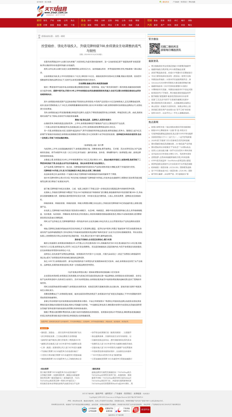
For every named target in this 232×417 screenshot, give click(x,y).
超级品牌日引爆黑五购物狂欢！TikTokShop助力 (111, 372)
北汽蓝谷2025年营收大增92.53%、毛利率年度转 (171, 154)
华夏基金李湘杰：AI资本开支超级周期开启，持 (171, 79)
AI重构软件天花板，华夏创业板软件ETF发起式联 (172, 90)
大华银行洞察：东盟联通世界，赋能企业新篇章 (60, 375)
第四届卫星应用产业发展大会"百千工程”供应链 (171, 110)
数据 (59, 25)
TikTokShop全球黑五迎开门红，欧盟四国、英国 (111, 375)
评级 (96, 20)
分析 (103, 20)
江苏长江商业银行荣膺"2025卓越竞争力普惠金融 (61, 355)
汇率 (117, 25)
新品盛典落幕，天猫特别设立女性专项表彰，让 (111, 336)
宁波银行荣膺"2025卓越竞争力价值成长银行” (60, 351)
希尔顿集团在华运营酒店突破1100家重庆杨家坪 (171, 66)
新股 (52, 25)
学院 (96, 25)
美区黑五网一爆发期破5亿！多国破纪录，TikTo (60, 378)
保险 (190, 20)
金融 (59, 20)
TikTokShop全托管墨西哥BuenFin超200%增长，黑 (112, 384)
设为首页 (40, 2)
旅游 (176, 25)
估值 (130, 20)
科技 (183, 25)
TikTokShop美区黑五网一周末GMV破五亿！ (58, 381)
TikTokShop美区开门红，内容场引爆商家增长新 (111, 381)
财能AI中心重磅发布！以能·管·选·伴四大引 (169, 130)
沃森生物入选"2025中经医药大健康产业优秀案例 (112, 348)
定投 (110, 20)
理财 (149, 20)
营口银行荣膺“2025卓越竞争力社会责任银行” (58, 372)
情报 (137, 20)
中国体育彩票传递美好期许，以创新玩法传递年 (111, 351)
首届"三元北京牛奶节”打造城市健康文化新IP (170, 100)
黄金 (156, 20)
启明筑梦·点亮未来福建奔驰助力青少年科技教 (170, 157)
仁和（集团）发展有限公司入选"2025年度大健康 (61, 348)
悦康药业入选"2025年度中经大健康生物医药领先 (112, 344)
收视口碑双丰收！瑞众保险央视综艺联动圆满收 (171, 127)
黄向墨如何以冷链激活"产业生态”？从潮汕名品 (171, 147)
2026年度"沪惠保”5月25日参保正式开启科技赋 (170, 140)
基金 (83, 20)
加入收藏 (48, 2)
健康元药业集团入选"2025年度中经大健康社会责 (61, 344)
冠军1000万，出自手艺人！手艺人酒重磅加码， (171, 113)
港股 (89, 25)
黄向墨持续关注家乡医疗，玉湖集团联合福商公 (171, 103)
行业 (83, 25)
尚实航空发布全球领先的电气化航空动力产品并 (60, 384)
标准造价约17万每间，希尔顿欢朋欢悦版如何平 (171, 93)
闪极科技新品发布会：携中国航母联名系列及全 (111, 340)
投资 (162, 20)
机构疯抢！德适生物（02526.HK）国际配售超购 (171, 167)
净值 (117, 20)
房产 (162, 25)
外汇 (176, 20)
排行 (89, 20)
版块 (103, 25)
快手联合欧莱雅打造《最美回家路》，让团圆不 (111, 333)
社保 (124, 25)
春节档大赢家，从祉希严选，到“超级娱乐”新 (170, 174)
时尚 (169, 25)
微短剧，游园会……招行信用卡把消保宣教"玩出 (61, 333)
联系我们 (184, 2)
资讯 (45, 20)
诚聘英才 (109, 394)
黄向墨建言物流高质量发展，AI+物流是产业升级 (171, 144)
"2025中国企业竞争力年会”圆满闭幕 (107, 355)
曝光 (190, 25)
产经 (52, 20)
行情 (45, 25)
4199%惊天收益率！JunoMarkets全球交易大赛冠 (171, 161)
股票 (39, 25)
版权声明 (99, 394)
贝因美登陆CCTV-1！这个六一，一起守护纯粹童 (171, 137)
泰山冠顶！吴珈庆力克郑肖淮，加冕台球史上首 (171, 106)
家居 (156, 25)
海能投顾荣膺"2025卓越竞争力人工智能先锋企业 (61, 359)
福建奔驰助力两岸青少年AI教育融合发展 (168, 69)
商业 (110, 25)
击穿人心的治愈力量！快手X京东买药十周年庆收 (171, 151)
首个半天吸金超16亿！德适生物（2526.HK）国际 (171, 171)
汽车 (149, 25)
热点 (73, 20)
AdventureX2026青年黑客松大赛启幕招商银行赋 (171, 83)
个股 (73, 25)
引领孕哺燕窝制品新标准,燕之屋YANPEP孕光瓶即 (172, 134)
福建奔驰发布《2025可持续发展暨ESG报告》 (170, 86)
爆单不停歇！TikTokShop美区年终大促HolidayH (111, 378)
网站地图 (192, 2)
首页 (57, 36)
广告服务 (176, 2)
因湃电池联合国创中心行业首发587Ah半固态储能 (171, 164)
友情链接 (137, 394)
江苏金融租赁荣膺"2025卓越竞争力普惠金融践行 (112, 359)
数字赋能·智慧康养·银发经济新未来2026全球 (169, 96)
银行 (183, 20)
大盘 (137, 25)
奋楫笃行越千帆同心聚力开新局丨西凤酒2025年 (61, 340)
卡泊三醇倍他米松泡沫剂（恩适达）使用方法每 (171, 76)
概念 (66, 25)
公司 (66, 20)
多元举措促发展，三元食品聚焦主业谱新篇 (59, 336)
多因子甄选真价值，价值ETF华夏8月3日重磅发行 (171, 73)
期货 (169, 20)
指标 (130, 25)
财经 (39, 20)
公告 (124, 20)
